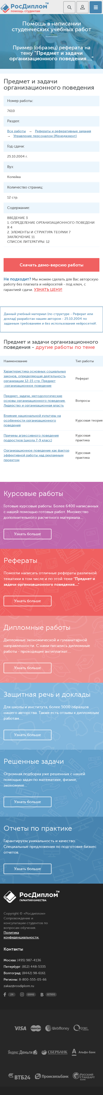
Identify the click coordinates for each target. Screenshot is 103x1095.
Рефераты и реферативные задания (63, 131)
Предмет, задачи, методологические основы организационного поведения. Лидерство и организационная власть (34, 400)
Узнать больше (27, 534)
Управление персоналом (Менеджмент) (45, 136)
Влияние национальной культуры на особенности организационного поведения (32, 420)
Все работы (16, 131)
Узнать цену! (48, 289)
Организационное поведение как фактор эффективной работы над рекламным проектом (36, 455)
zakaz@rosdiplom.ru (19, 986)
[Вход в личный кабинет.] (82, 7)
